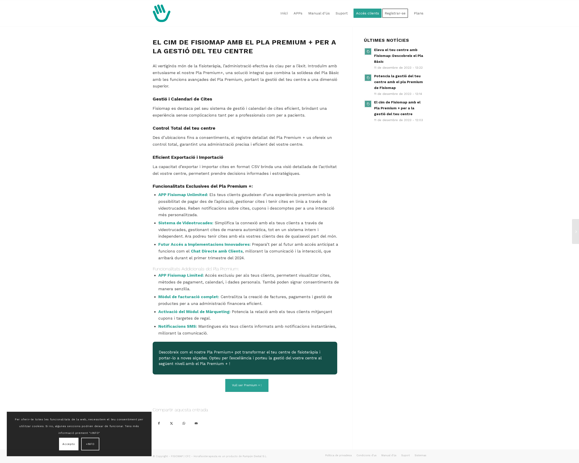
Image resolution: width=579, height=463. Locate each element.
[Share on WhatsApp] (184, 423)
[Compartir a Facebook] (159, 423)
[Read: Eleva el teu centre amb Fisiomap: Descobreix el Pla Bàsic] (368, 51)
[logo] (162, 13)
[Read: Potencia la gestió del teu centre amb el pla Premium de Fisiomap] (368, 78)
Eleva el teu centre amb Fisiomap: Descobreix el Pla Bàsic (398, 56)
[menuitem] (284, 13)
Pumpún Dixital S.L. (255, 456)
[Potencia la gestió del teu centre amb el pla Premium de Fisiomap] (575, 231)
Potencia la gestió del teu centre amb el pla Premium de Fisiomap (398, 82)
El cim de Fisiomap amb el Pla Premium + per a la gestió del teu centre (397, 108)
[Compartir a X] (171, 423)
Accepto (68, 444)
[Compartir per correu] (196, 423)
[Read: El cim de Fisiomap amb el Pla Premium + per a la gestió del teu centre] (368, 104)
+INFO (90, 444)
